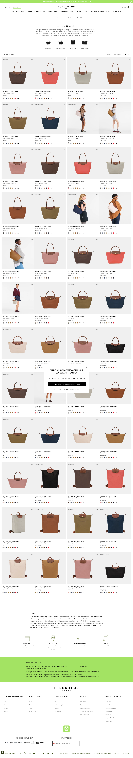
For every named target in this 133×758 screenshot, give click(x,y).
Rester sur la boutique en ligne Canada (66, 389)
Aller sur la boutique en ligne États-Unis (67, 384)
